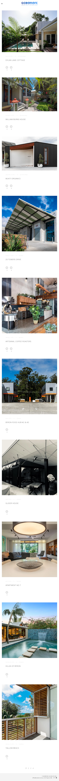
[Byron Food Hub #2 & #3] (29, 386)
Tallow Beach (12, 748)
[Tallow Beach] (29, 712)
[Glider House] (29, 467)
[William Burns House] (29, 94)
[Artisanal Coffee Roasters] (29, 305)
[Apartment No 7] (29, 549)
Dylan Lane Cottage (15, 60)
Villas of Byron (13, 666)
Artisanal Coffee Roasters (18, 341)
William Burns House (16, 119)
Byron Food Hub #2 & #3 (17, 422)
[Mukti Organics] (29, 153)
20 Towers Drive (13, 259)
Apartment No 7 (13, 585)
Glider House (12, 503)
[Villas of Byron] (29, 630)
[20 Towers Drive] (29, 223)
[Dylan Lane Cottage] (29, 31)
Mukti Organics (13, 178)
